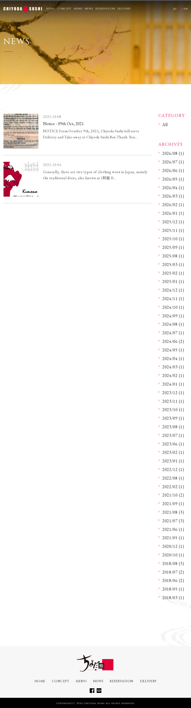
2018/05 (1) (173, 589)
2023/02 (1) (173, 452)
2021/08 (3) (173, 512)
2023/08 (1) (173, 426)
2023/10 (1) (173, 409)
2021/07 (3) (173, 520)
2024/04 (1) (173, 358)
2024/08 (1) (173, 324)
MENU (78, 8)
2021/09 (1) (173, 503)
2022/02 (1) (173, 486)
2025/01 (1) (173, 281)
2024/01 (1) (173, 384)
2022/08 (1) (173, 478)
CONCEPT (64, 8)
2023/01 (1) (173, 461)
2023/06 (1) (173, 444)
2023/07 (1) (173, 435)
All (165, 124)
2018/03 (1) (173, 597)
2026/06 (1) (173, 170)
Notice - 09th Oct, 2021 (63, 123)
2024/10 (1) (173, 307)
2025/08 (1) (173, 256)
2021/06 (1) (173, 529)
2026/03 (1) (173, 196)
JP (174, 9)
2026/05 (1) (173, 179)
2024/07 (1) (173, 332)
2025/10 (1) (173, 238)
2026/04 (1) (173, 187)
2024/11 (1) (173, 298)
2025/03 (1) (173, 264)
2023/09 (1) (173, 418)
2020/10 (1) (173, 555)
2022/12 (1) (173, 469)
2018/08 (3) (173, 563)
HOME (50, 8)
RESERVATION (105, 8)
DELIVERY (124, 8)
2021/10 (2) (173, 495)
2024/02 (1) (173, 375)
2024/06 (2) (173, 341)
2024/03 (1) (173, 367)
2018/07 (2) (173, 572)
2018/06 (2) (173, 580)
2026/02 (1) (173, 204)
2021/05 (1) (173, 537)
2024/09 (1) (173, 315)
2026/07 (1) (173, 162)
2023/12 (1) (173, 392)
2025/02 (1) (173, 273)
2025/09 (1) (173, 247)
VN (186, 9)
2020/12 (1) (173, 546)
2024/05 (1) (173, 350)
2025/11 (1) (173, 230)
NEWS (89, 8)
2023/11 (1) (173, 401)
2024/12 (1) (173, 290)
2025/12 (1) (173, 221)
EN (179, 9)
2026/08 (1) (173, 153)
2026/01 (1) (173, 213)
